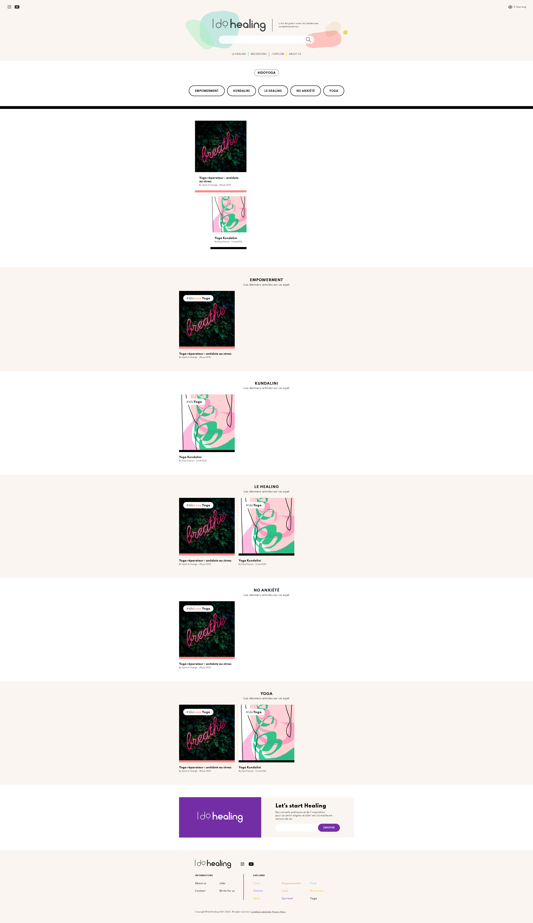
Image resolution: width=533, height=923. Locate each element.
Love (285, 891)
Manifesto (316, 891)
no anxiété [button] (305, 91)
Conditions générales (261, 912)
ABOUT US (295, 54)
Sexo (256, 898)
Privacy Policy (279, 912)
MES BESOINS (259, 54)
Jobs (222, 883)
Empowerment (291, 883)
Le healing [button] (273, 91)
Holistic (258, 891)
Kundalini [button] (241, 91)
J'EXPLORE (277, 54)
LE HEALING (239, 54)
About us (200, 883)
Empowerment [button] (207, 91)
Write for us (227, 891)
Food (313, 883)
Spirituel (287, 898)
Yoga (313, 898)
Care (256, 883)
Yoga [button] (333, 91)
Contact (200, 891)
